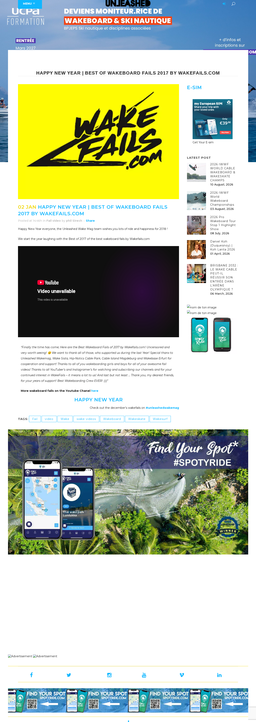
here (94, 391)
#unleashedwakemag (162, 408)
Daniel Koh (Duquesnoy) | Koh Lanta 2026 (222, 245)
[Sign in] (223, 4)
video (49, 419)
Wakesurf (160, 419)
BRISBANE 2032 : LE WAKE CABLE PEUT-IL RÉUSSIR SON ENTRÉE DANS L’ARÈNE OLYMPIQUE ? (224, 277)
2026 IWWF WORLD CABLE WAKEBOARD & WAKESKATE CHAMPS (222, 172)
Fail (35, 419)
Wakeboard (112, 419)
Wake (65, 419)
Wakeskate (137, 419)
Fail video (53, 220)
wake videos (86, 419)
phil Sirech (74, 220)
